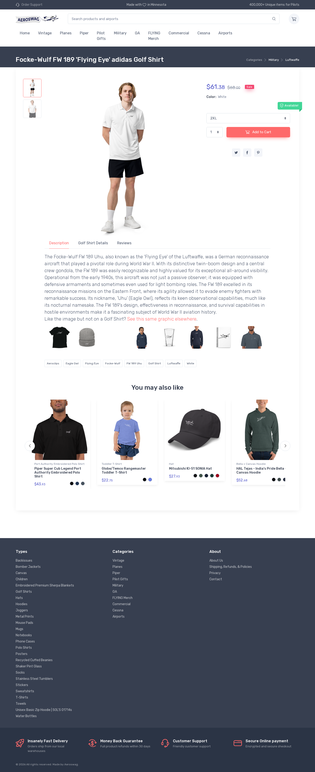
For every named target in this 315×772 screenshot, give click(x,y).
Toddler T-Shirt (112, 464)
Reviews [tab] (124, 243)
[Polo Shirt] (251, 337)
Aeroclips (53, 363)
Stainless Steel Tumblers (34, 679)
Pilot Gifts (101, 36)
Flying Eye (92, 363)
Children (22, 579)
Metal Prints (25, 617)
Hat (171, 464)
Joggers (22, 610)
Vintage (45, 33)
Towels (21, 704)
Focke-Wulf (112, 363)
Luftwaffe (292, 60)
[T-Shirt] (59, 337)
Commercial (179, 33)
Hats (19, 598)
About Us (216, 561)
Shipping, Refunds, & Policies (230, 567)
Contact (215, 579)
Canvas (21, 573)
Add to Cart (261, 132)
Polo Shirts (24, 648)
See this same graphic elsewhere (161, 319)
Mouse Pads (24, 623)
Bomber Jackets (28, 567)
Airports (225, 33)
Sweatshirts (25, 691)
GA (137, 33)
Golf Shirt (154, 363)
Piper (84, 33)
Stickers (22, 685)
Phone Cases (25, 641)
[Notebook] (224, 337)
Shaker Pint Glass (29, 666)
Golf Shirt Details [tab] (93, 243)
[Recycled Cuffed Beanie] (87, 337)
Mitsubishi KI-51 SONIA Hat (190, 469)
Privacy (215, 573)
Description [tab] (59, 243)
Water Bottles (26, 716)
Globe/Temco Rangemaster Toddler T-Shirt (124, 470)
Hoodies (21, 604)
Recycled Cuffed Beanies (34, 660)
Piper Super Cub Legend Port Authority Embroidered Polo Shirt (57, 472)
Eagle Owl (72, 363)
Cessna (203, 33)
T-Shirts (22, 697)
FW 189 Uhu (134, 363)
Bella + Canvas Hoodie (251, 464)
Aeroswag (71, 764)
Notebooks (24, 635)
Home (25, 33)
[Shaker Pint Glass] (169, 337)
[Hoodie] (142, 337)
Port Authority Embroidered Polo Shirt (59, 464)
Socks (20, 673)
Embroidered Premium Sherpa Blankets (45, 585)
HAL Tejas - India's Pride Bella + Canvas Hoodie (261, 470)
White (190, 363)
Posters (21, 654)
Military (120, 33)
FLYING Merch (154, 36)
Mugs (19, 629)
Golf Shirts (24, 592)
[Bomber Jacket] (114, 337)
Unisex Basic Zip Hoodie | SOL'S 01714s (44, 710)
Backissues (24, 561)
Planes (65, 33)
